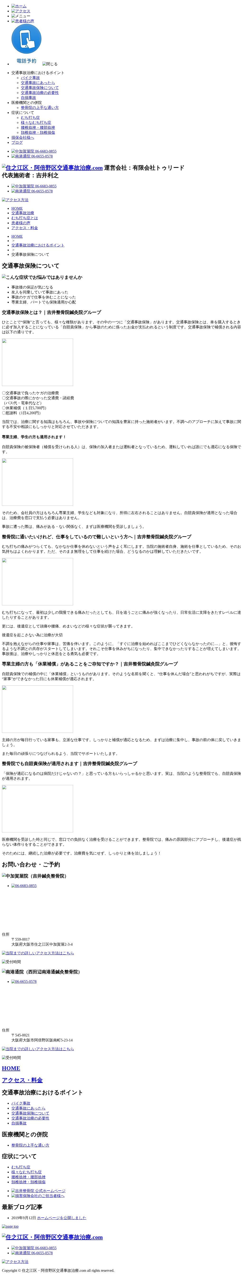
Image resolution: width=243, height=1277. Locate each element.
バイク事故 (30, 78)
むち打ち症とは (24, 218)
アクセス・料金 (24, 228)
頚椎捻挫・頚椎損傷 (38, 132)
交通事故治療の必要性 (40, 93)
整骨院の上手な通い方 (40, 108)
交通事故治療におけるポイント (38, 245)
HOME (17, 208)
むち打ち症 (30, 118)
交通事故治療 (22, 213)
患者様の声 (20, 223)
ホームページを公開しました (61, 1218)
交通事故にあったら (38, 83)
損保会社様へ (22, 137)
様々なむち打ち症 (36, 123)
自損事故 (28, 98)
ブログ (17, 142)
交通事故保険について (40, 88)
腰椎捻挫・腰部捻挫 (38, 127)
